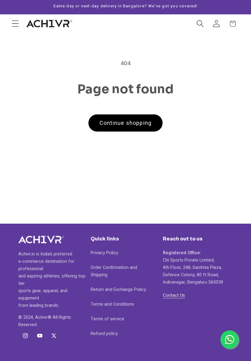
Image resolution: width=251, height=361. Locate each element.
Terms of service (107, 319)
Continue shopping (125, 123)
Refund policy (104, 333)
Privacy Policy (104, 253)
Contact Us (174, 295)
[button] (15, 24)
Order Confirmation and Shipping (114, 271)
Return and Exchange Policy (118, 289)
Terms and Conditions (112, 304)
